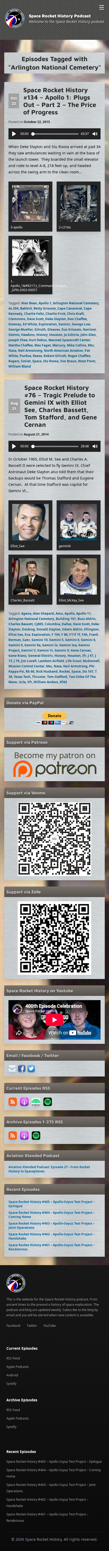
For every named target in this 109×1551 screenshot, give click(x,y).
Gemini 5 (56, 640)
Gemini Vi (45, 650)
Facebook (13, 1325)
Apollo (70, 613)
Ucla (22, 682)
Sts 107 (87, 671)
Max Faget (42, 345)
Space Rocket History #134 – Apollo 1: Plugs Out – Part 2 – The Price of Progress (59, 101)
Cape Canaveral (69, 308)
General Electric (40, 655)
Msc (91, 345)
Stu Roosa (50, 361)
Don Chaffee (77, 319)
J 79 (16, 661)
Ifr (84, 655)
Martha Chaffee (20, 345)
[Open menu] (101, 7)
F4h (85, 634)
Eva (27, 634)
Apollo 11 (83, 613)
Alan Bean (29, 303)
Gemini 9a (32, 645)
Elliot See (15, 634)
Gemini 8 (88, 640)
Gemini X (61, 650)
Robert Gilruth (55, 356)
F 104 (56, 634)
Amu (59, 613)
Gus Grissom (71, 329)
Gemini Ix (50, 645)
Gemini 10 (39, 640)
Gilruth (40, 329)
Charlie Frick (55, 313)
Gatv (26, 640)
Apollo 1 (45, 303)
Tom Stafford (57, 676)
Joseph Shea (18, 340)
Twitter (32, 1325)
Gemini (64, 324)
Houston (55, 334)
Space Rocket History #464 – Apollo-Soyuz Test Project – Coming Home (51, 1214)
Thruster (39, 676)
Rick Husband (47, 671)
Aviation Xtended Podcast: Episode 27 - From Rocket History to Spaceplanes (49, 1169)
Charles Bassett (20, 624)
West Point (86, 361)
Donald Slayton (49, 629)
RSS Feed (13, 1358)
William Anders (46, 682)
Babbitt (26, 308)
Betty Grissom (45, 308)
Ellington (91, 629)
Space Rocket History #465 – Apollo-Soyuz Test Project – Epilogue (51, 1204)
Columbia (52, 624)
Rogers (13, 361)
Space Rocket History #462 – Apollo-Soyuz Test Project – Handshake (51, 1236)
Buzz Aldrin (87, 619)
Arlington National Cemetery (76, 303)
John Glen (88, 334)
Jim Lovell (29, 661)
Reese (37, 356)
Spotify (11, 1383)
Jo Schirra (71, 334)
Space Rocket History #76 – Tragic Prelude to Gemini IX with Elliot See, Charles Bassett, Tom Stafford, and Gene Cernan (60, 406)
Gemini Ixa (68, 645)
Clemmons (16, 319)
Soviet (26, 361)
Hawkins (28, 334)
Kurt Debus (38, 340)
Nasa (12, 350)
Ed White (30, 324)
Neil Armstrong (30, 350)
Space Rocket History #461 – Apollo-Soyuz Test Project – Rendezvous (51, 1247)
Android (12, 1375)
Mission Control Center (26, 666)
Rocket (64, 671)
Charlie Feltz (34, 313)
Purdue (25, 356)
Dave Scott (35, 319)
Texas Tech (22, 676)
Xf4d (63, 682)
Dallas (66, 624)
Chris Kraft (75, 313)
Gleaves (53, 329)
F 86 (64, 634)
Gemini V (28, 650)
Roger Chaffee (79, 356)
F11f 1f (74, 634)
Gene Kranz (17, 655)
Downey (14, 324)
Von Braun (68, 361)
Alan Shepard (43, 613)
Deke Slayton (55, 319)
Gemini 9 (15, 645)
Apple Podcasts (17, 1366)
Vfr (29, 682)
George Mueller (20, 329)
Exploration (48, 324)
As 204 (13, 308)
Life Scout (73, 661)
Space (37, 361)
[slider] (55, 133)
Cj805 (38, 624)
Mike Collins (76, 345)
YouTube (49, 1325)
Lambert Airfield (51, 661)
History (42, 334)
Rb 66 (30, 671)
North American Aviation (63, 350)
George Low (81, 324)
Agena (26, 613)
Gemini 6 (72, 640)
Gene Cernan (81, 650)
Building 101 (66, 619)
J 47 (90, 655)
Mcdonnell (91, 661)
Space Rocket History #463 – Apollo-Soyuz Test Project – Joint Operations (51, 1225)
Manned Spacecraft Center (69, 340)
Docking (28, 629)
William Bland (19, 366)
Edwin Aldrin (72, 629)
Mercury (58, 345)
